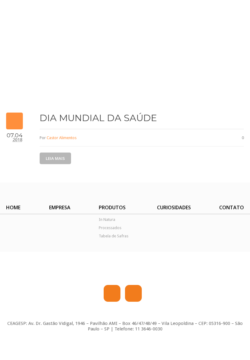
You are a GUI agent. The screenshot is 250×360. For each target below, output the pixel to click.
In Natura (107, 219)
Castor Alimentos (62, 137)
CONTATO (231, 207)
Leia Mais (55, 158)
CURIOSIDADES (174, 207)
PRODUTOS (112, 207)
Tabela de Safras (113, 236)
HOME (13, 207)
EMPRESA (59, 207)
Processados (110, 227)
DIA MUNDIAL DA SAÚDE (98, 118)
